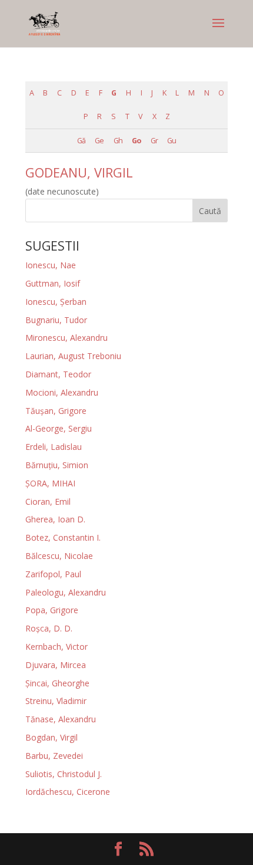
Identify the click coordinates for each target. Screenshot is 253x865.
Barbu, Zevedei (54, 755)
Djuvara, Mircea (55, 664)
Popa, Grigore (51, 610)
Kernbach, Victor (56, 646)
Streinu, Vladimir (55, 700)
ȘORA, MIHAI (50, 483)
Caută (210, 210)
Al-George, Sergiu (58, 428)
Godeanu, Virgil (79, 172)
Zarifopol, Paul (53, 574)
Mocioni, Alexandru (61, 392)
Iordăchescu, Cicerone (67, 791)
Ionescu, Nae (50, 265)
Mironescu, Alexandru (66, 337)
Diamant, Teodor (58, 374)
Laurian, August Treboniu (73, 355)
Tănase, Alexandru (60, 719)
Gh (118, 141)
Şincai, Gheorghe (57, 683)
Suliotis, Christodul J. (63, 774)
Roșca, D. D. (48, 628)
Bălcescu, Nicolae (59, 555)
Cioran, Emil (48, 501)
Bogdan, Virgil (51, 737)
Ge (99, 141)
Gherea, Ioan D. (55, 519)
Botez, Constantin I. (63, 537)
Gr (154, 141)
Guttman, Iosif (52, 283)
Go (136, 141)
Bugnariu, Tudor (56, 319)
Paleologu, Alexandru (65, 592)
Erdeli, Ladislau (53, 446)
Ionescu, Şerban (55, 301)
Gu (171, 141)
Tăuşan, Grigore (55, 410)
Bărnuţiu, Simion (56, 465)
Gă (81, 141)
